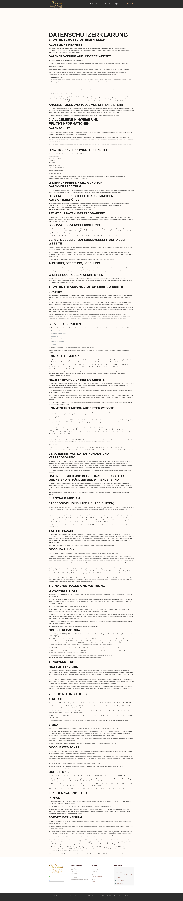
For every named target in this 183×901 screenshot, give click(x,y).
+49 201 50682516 (97, 876)
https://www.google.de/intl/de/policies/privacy (117, 720)
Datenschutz (120, 869)
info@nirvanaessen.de (98, 881)
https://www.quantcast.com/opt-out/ (61, 623)
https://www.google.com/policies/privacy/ (59, 768)
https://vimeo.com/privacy (110, 743)
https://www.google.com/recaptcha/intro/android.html (88, 657)
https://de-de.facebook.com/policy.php (113, 521)
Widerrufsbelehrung (122, 880)
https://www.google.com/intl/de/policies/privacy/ (61, 657)
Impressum (119, 877)
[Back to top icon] (176, 898)
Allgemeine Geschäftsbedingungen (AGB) (124, 873)
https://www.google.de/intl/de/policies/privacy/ (112, 788)
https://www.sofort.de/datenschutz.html (97, 853)
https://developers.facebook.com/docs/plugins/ (60, 511)
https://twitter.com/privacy (55, 542)
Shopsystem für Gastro (124, 895)
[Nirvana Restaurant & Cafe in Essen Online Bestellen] (56, 4)
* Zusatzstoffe (120, 883)
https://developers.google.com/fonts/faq (90, 766)
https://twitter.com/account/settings (101, 545)
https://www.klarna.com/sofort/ (116, 853)
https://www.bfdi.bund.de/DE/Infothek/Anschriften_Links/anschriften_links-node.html (70, 209)
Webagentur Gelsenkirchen (109, 895)
